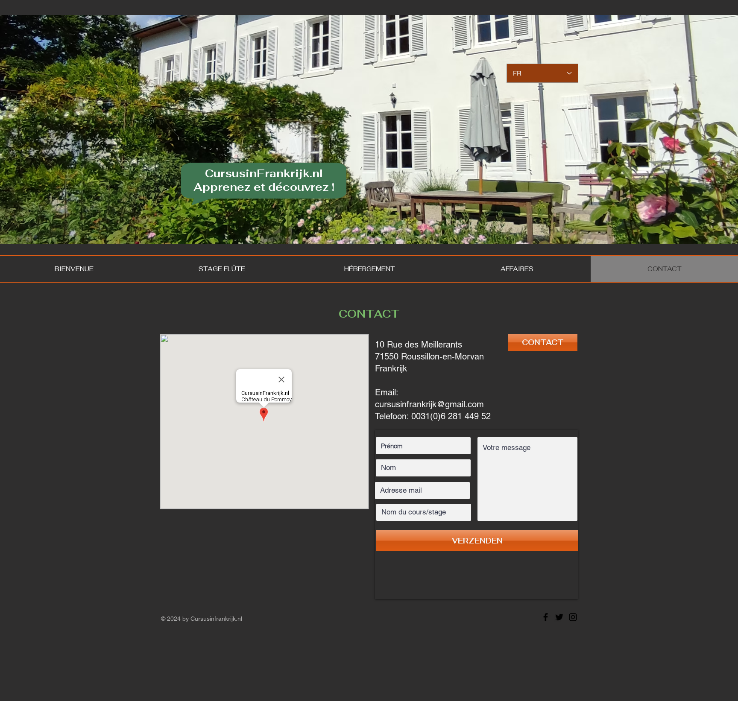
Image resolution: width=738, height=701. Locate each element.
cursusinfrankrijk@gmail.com (429, 404)
